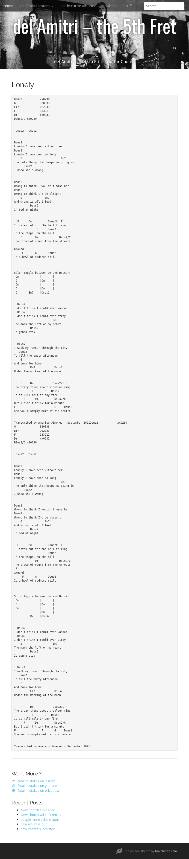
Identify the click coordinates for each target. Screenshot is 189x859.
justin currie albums (78, 5)
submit (111, 5)
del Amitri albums (35, 5)
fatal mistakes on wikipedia (37, 790)
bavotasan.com (166, 851)
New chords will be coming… (42, 814)
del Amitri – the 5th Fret (94, 25)
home (8, 5)
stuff (128, 5)
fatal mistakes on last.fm (35, 781)
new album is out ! (34, 824)
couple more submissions (40, 819)
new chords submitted (38, 829)
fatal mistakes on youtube (37, 785)
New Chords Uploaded (38, 810)
